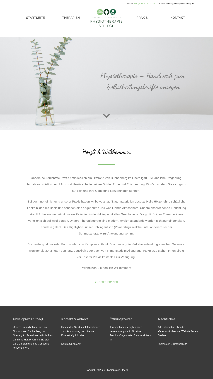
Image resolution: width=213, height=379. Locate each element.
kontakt (177, 17)
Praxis (142, 17)
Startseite (35, 17)
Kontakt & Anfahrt (70, 344)
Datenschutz (180, 344)
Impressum (164, 344)
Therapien (71, 17)
